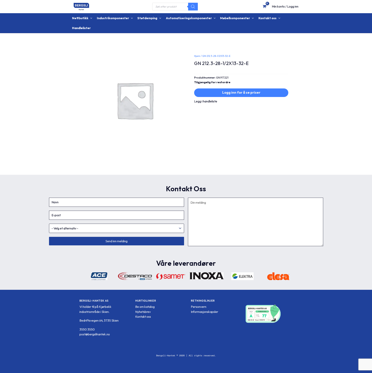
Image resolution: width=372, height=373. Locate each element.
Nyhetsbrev (143, 312)
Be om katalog (145, 307)
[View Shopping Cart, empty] (264, 6)
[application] (90, 18)
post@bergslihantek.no (94, 334)
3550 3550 (87, 329)
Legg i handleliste (205, 101)
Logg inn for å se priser (241, 92)
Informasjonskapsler (204, 312)
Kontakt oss (143, 316)
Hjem (197, 55)
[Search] (193, 6)
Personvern (198, 307)
